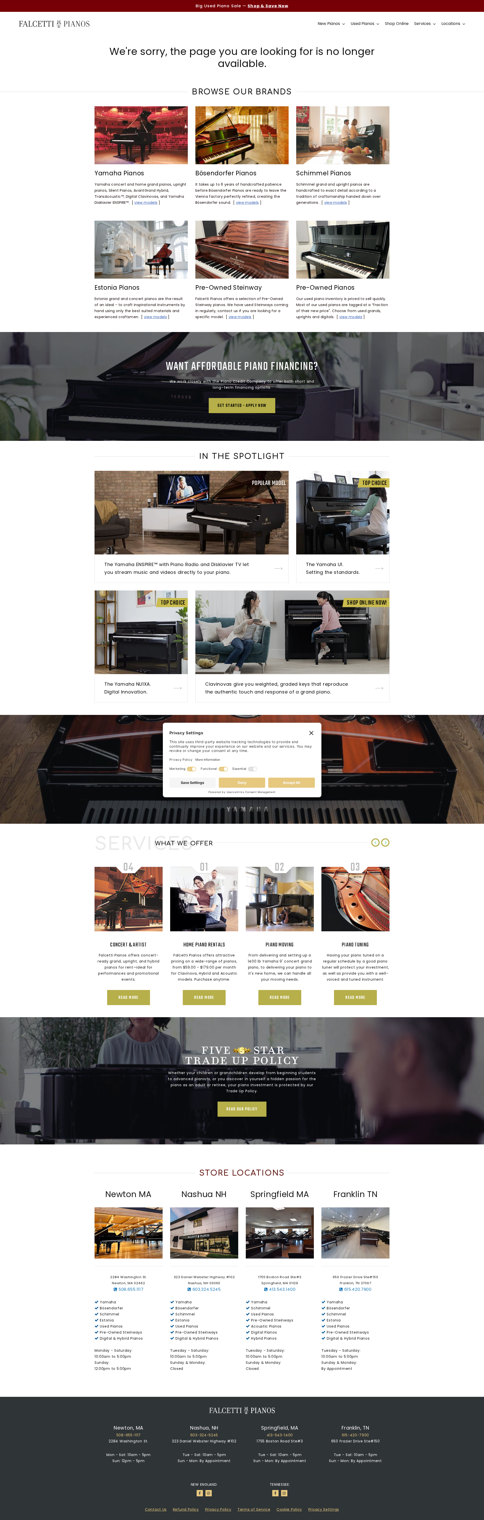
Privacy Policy (218, 1509)
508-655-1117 (128, 1435)
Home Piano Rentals (356, 945)
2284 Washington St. (128, 1441)
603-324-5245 (204, 1435)
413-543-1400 (280, 1435)
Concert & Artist (279, 945)
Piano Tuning (204, 945)
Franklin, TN (355, 1428)
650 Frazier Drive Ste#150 (355, 1441)
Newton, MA (128, 1428)
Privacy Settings (323, 1509)
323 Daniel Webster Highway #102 (204, 1441)
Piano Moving (128, 945)
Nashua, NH (204, 1428)
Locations (451, 23)
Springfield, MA (279, 1428)
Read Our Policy (241, 1109)
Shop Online (397, 23)
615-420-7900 (355, 1435)
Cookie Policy (289, 1509)
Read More (128, 998)
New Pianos (329, 23)
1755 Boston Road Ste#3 (280, 1441)
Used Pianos (363, 23)
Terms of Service (253, 1509)
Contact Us (156, 1509)
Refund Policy (186, 1509)
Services (423, 23)
